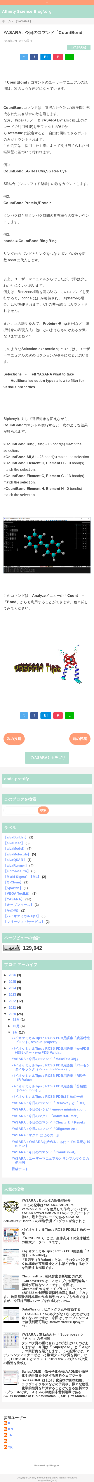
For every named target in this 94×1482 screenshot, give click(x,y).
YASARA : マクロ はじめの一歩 (36, 1135)
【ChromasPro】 (16, 871)
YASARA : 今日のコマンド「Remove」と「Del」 (49, 1103)
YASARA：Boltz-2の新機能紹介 (46, 1200)
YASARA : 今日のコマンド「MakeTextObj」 (46, 1059)
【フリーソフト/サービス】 (24, 922)
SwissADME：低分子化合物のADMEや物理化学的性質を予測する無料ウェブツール (55, 1373)
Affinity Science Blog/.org (27, 11)
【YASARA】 (79, 47)
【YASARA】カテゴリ (47, 758)
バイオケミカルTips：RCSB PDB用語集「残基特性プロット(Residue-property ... (51, 1040)
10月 (17, 1026)
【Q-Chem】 (13, 882)
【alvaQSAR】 (14, 860)
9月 (16, 1032)
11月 (17, 1019)
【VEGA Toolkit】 (17, 893)
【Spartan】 (13, 888)
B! (46, 57)
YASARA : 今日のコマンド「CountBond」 (44, 1152)
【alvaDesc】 (13, 843)
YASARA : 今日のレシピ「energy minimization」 (50, 1109)
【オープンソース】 (18, 905)
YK (10, 1447)
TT (10, 1441)
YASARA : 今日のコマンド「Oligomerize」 (45, 1129)
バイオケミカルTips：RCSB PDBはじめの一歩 (47, 1096)
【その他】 (11, 910)
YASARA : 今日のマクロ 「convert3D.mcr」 (46, 1116)
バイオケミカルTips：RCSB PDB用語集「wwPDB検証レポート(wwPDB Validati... (50, 1050)
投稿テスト (20, 1169)
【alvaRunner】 (15, 865)
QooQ (53, 1480)
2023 (13, 994)
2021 (13, 1007)
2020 (13, 1014)
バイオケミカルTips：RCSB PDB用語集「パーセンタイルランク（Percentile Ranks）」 (51, 1067)
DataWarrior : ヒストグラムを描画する (51, 1309)
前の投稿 (80, 739)
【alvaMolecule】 (17, 854)
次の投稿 (14, 739)
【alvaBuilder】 (15, 837)
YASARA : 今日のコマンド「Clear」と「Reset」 (49, 1122)
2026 (13, 975)
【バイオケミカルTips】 (21, 916)
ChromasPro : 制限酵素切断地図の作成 (52, 1276)
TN (10, 1435)
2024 (13, 988)
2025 (13, 982)
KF (10, 1423)
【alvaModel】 (14, 848)
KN (10, 1429)
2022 (13, 1001)
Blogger (54, 1465)
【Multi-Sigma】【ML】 (22, 877)
